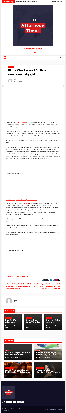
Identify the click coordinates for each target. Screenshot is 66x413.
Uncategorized (9, 367)
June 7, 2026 (41, 357)
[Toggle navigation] (32, 57)
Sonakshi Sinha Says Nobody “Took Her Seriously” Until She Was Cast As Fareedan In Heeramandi (18, 286)
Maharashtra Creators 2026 (57, 409)
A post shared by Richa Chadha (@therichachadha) (21, 200)
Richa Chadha (21, 122)
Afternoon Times (33, 48)
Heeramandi (25, 203)
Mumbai (38, 350)
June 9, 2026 (10, 357)
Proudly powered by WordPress (10, 408)
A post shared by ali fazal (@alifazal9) (17, 276)
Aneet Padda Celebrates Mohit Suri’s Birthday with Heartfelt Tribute (17, 372)
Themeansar (5, 410)
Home (46, 409)
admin (18, 357)
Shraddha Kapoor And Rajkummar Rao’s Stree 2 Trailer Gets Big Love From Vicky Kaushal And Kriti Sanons (47, 286)
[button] (58, 57)
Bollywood (11, 66)
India (7, 350)
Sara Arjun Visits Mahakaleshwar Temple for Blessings (47, 372)
